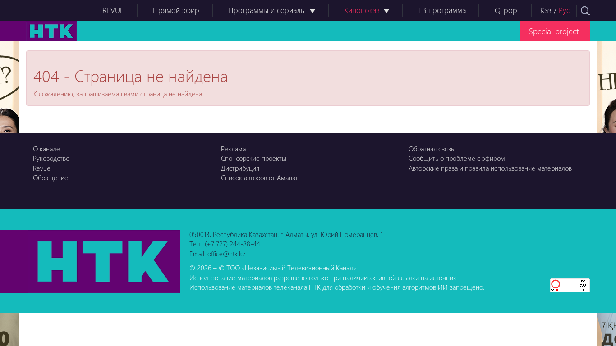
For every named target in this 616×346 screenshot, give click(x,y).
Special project (554, 30)
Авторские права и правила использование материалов (490, 168)
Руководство (51, 158)
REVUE (113, 10)
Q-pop (506, 10)
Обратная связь (431, 148)
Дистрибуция (240, 168)
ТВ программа (442, 10)
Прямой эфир (176, 10)
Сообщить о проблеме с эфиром (457, 158)
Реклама (233, 148)
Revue (42, 168)
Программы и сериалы (267, 10)
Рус (564, 10)
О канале (46, 148)
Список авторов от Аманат (259, 177)
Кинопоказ (362, 10)
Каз (546, 10)
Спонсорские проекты (253, 158)
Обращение (50, 177)
